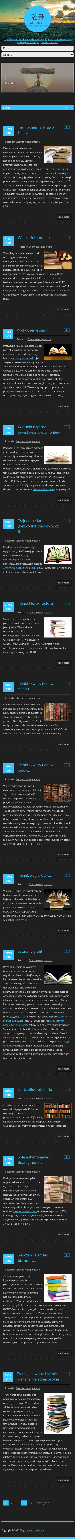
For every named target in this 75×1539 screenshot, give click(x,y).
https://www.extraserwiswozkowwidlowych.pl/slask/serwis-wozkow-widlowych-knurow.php (37, 41)
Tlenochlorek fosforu (35, 603)
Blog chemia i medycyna (32, 1530)
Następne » (44, 1503)
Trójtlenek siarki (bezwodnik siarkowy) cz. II (39, 526)
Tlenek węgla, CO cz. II (36, 875)
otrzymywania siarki (23, 358)
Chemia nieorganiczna (28, 141)
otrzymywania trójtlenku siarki (19, 567)
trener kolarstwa (49, 42)
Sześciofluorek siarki (35, 1089)
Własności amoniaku (35, 237)
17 (30, 1503)
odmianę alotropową (44, 489)
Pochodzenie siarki (32, 330)
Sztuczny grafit (30, 951)
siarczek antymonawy (25, 1211)
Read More (10, 83)
